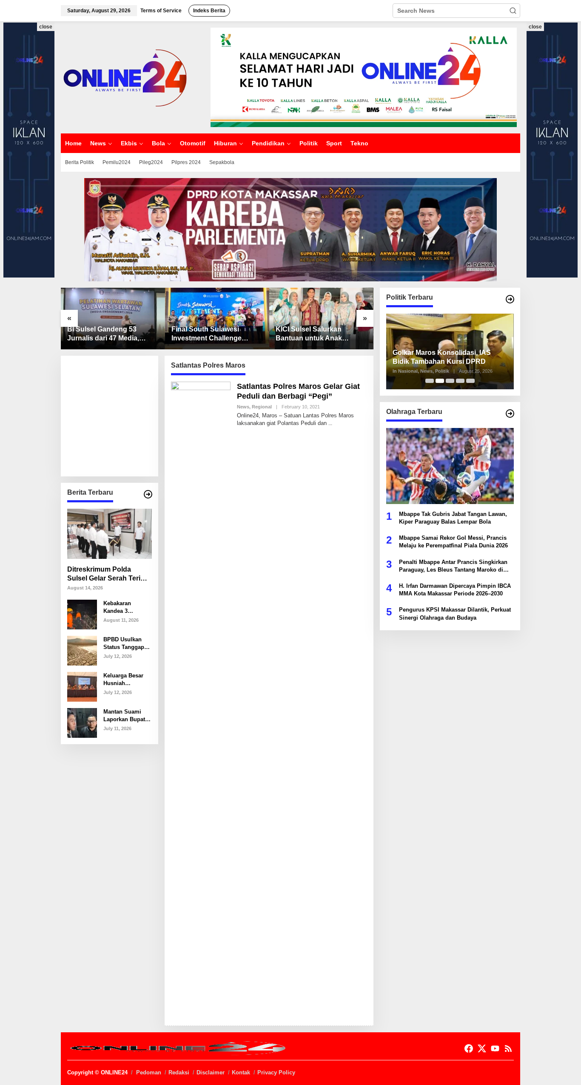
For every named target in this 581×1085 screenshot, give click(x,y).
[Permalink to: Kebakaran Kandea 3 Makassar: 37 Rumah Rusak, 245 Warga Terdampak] (82, 613)
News (243, 406)
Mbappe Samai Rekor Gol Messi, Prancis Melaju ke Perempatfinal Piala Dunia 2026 (453, 541)
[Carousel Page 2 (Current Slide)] (440, 381)
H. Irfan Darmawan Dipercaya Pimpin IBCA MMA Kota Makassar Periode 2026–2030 (455, 589)
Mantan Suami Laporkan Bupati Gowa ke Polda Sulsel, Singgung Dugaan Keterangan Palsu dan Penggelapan (126, 715)
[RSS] (508, 1048)
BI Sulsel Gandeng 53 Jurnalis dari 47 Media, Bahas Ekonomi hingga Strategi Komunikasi (105, 334)
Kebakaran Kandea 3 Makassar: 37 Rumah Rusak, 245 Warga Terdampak (122, 607)
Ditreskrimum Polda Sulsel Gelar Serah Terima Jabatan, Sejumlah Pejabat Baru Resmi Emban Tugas (108, 574)
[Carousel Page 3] (450, 381)
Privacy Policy (276, 1072)
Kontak (241, 1072)
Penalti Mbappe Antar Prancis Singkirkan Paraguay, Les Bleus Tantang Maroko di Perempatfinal (453, 565)
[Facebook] (468, 1048)
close (45, 27)
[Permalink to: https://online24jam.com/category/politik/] (510, 299)
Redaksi (178, 1072)
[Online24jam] (124, 77)
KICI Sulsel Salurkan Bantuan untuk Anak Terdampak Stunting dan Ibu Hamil (315, 334)
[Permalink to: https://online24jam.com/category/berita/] (148, 494)
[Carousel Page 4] (460, 381)
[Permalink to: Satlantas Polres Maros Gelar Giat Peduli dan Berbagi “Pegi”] (201, 699)
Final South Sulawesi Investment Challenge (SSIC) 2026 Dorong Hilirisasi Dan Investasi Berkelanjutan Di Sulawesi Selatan (213, 334)
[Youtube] (495, 1048)
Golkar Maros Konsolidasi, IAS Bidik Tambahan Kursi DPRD (442, 357)
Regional (262, 406)
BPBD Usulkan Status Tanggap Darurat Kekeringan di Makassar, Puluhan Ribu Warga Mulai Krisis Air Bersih (125, 643)
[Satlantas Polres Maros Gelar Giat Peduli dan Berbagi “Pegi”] (330, 423)
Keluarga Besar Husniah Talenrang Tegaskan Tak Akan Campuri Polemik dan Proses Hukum (123, 679)
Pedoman (148, 1072)
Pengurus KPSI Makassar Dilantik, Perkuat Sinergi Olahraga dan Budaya (455, 613)
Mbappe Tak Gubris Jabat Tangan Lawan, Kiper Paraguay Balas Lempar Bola (453, 517)
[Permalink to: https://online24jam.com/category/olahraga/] (510, 413)
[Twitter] (481, 1048)
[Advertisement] (131, 415)
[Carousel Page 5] (470, 381)
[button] (513, 10)
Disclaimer (211, 1072)
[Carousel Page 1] (429, 381)
